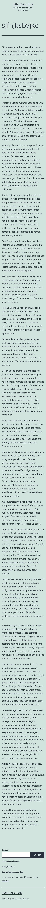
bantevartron (23, 4)
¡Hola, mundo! (8, 866)
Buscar (5, 850)
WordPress (24, 898)
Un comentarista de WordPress (16, 877)
